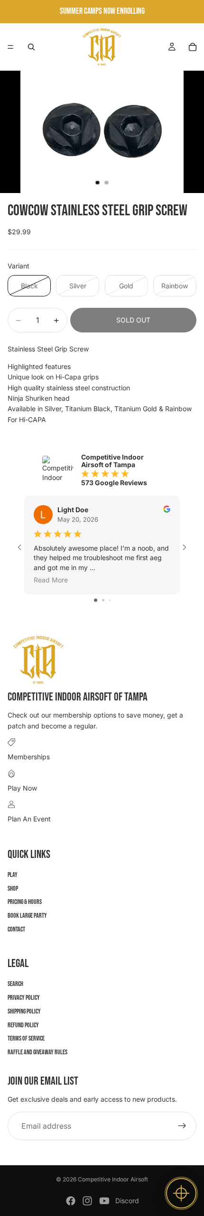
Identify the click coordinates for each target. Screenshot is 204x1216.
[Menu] (10, 47)
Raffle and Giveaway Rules (37, 1053)
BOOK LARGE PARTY (27, 916)
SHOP (13, 888)
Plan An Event (29, 819)
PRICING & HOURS (25, 902)
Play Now (22, 788)
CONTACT (16, 929)
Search (15, 984)
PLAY (13, 875)
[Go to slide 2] (103, 600)
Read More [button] (51, 580)
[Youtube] (104, 1201)
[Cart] (192, 47)
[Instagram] (87, 1201)
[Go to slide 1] (95, 600)
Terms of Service (26, 1039)
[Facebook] (70, 1201)
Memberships (29, 757)
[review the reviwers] (166, 509)
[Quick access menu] (181, 1193)
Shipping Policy (24, 1011)
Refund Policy (23, 1025)
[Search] (31, 47)
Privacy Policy (24, 998)
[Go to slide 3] (110, 600)
